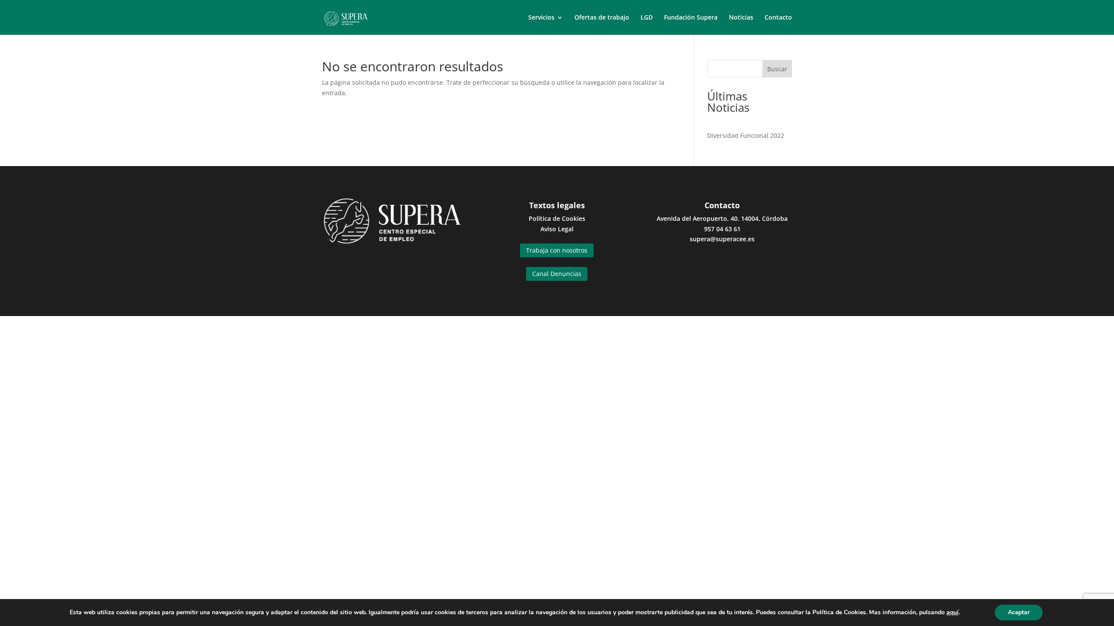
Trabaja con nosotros (556, 250)
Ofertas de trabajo (601, 17)
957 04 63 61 (722, 229)
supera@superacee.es (722, 239)
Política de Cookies (557, 218)
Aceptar (1019, 612)
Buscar (777, 69)
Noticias (741, 17)
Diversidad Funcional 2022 (745, 135)
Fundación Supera (691, 17)
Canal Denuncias (556, 274)
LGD (647, 17)
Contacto (778, 17)
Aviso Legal (557, 229)
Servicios (541, 17)
